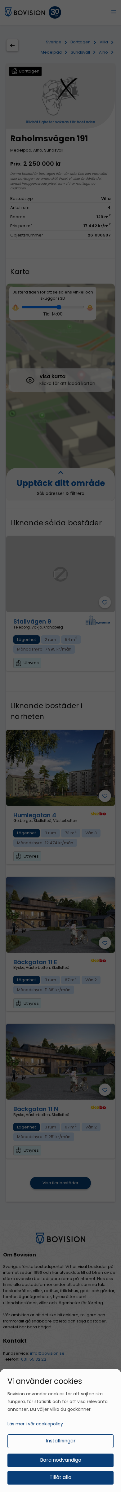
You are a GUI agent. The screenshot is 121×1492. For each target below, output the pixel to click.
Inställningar (61, 1440)
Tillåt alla (60, 1477)
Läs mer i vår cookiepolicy (35, 1424)
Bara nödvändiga (60, 1459)
